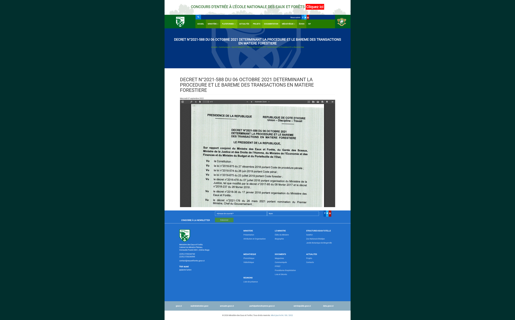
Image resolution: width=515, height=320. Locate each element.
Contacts (310, 262)
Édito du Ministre (282, 235)
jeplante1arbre (185, 270)
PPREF (278, 266)
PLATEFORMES (228, 24)
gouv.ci (179, 306)
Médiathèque (288, 24)
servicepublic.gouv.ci (302, 306)
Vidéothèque (248, 262)
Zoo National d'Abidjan (315, 239)
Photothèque (248, 258)
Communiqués (281, 262)
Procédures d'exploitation (285, 270)
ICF (309, 24)
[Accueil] (180, 21)
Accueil (200, 24)
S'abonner (224, 220)
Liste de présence (250, 282)
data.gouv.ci (328, 306)
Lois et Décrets (281, 274)
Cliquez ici (314, 7)
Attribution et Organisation (254, 239)
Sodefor (309, 235)
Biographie (279, 239)
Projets (256, 24)
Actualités (244, 24)
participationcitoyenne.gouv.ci (262, 306)
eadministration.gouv (199, 306)
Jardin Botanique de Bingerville (319, 243)
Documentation (271, 24)
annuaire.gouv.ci (227, 306)
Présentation (248, 235)
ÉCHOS (301, 24)
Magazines (279, 258)
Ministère (212, 24)
